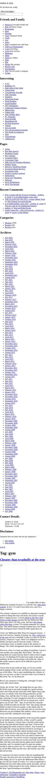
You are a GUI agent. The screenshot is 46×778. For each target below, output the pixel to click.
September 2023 (11, 262)
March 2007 (9, 494)
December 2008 (11, 447)
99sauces (8, 25)
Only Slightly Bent (12, 115)
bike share (30, 772)
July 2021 (9, 280)
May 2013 (9, 335)
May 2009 (9, 436)
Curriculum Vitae (11, 160)
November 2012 (11, 346)
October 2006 (10, 505)
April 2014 (9, 326)
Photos (7, 64)
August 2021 (10, 277)
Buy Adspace (10, 156)
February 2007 (10, 496)
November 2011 (11, 370)
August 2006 (10, 509)
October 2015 (10, 308)
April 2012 (9, 359)
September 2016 (11, 302)
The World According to (14, 132)
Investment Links (11, 171)
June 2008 (9, 461)
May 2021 (9, 284)
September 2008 (11, 454)
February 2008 (10, 469)
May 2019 (9, 291)
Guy (6, 40)
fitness (37, 772)
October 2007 (10, 478)
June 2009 (9, 434)
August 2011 (10, 377)
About (7, 149)
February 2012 (10, 363)
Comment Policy (11, 158)
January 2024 (10, 255)
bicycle (22, 772)
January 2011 (10, 392)
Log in (2, 547)
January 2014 (10, 330)
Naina (7, 58)
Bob (6, 27)
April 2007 (9, 491)
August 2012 (10, 352)
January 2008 (10, 472)
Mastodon (9, 53)
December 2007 (11, 474)
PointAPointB (10, 119)
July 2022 (9, 266)
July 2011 (8, 379)
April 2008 (9, 465)
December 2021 (11, 275)
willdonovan (10, 139)
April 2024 (9, 249)
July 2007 (9, 485)
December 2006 (11, 500)
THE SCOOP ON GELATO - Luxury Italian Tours (25, 199)
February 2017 (10, 299)
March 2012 (9, 361)
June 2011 (9, 381)
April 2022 (9, 273)
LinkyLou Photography (14, 47)
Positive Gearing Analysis (15, 173)
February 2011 (10, 390)
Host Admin (9, 543)
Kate (7, 45)
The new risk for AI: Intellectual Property (21, 206)
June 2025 (9, 240)
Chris (7, 36)
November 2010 (11, 397)
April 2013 (9, 337)
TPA (6, 71)
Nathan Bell (9, 112)
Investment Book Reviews (15, 169)
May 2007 (9, 489)
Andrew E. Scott (6, 3)
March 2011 (9, 388)
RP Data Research (12, 123)
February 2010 (10, 416)
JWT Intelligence (11, 106)
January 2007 (10, 498)
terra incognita (10, 128)
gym (42, 772)
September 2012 (11, 350)
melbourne (4, 775)
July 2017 (9, 297)
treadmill (12, 775)
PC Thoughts (10, 117)
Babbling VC (10, 86)
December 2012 (11, 344)
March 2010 (9, 414)
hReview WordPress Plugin (15, 167)
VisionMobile (10, 137)
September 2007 (11, 480)
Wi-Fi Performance (12, 182)
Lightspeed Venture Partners (16, 108)
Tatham (8, 126)
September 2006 (11, 507)
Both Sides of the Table (14, 88)
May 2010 (9, 410)
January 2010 (10, 419)
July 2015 (9, 313)
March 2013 (9, 339)
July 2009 (9, 432)
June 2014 (9, 322)
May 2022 (9, 271)
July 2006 (9, 511)
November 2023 (11, 258)
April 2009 (9, 438)
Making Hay (10, 110)
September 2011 (11, 374)
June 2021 (9, 282)
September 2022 (11, 264)
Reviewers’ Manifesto (13, 178)
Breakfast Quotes (11, 153)
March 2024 (9, 251)
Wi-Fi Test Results (12, 184)
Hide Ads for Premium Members (17, 162)
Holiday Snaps (10, 165)
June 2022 (9, 269)
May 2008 (9, 463)
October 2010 (10, 399)
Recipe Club (10, 67)
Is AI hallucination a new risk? (26, 197)
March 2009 (9, 441)
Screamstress (10, 69)
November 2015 (11, 306)
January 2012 (10, 366)
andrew (8, 208)
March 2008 (9, 467)
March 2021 (9, 286)
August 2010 (10, 403)
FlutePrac (8, 97)
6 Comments (21, 775)
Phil (6, 62)
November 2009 (11, 423)
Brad (7, 31)
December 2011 (11, 368)
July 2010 (9, 405)
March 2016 (9, 304)
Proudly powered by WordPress (12, 777)
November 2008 (11, 450)
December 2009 (11, 421)
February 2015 (10, 315)
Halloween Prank (11, 99)
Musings (8, 223)
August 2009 (10, 430)
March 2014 (9, 328)
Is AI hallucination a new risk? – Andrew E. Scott (24, 204)
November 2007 (11, 476)
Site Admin (9, 541)
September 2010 (11, 401)
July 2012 (9, 355)
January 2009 (10, 445)
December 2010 (11, 394)
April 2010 (9, 412)
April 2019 (9, 293)
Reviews (8, 227)
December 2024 (11, 247)
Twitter (7, 73)
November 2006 (11, 502)
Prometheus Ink (11, 121)
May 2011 (9, 383)
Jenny (7, 42)
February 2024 (10, 253)
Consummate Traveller (13, 92)
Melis (7, 56)
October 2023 (10, 260)
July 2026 (9, 238)
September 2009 (11, 427)
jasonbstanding (10, 103)
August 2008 (10, 456)
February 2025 (10, 244)
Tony (7, 134)
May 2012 (9, 357)
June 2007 (9, 487)
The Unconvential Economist (16, 130)
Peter (7, 60)
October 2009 (10, 425)
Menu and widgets (7, 12)
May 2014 (9, 324)
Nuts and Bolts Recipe (22, 208)
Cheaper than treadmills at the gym (22, 559)
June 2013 (9, 333)
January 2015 (10, 317)
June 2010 (9, 408)
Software (8, 180)
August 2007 (10, 483)
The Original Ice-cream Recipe (19, 201)
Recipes (8, 225)
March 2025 (9, 242)
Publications (9, 176)
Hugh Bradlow (11, 101)
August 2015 (10, 311)
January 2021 (10, 288)
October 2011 (10, 372)
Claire (7, 38)
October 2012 (10, 348)
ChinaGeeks (9, 90)
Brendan (8, 33)
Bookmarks (9, 29)
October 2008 (10, 452)
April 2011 (9, 386)
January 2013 (10, 341)
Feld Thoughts (10, 95)
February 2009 (10, 443)
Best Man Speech (12, 151)
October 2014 (10, 319)
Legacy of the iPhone (20, 212)
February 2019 (10, 295)
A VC (7, 84)
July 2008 (9, 458)
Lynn (7, 49)
